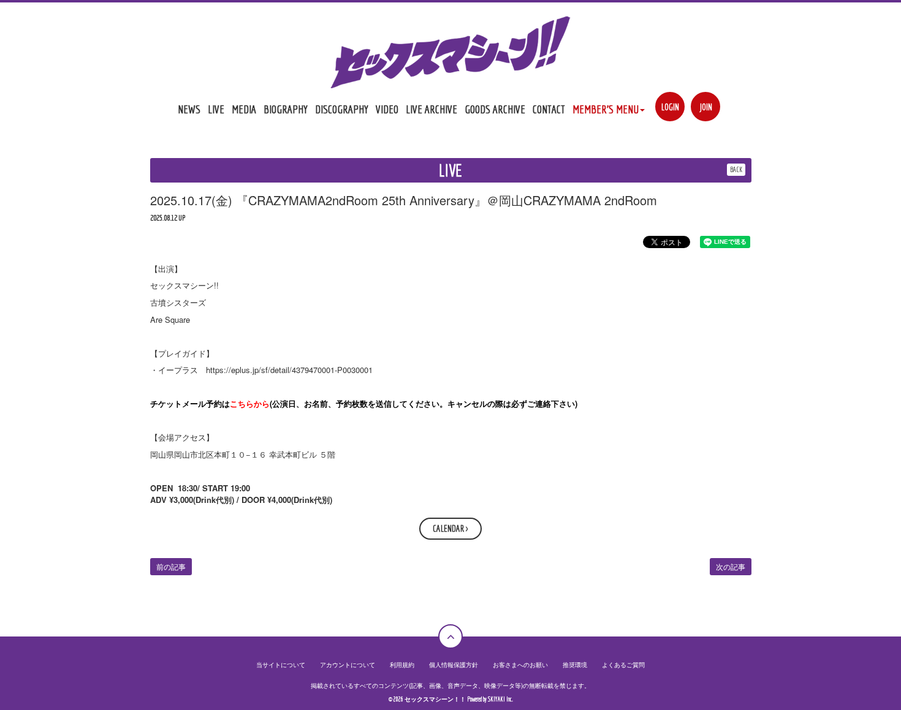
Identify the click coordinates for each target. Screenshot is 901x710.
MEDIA (244, 109)
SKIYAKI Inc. (500, 699)
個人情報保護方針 (453, 664)
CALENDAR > (450, 528)
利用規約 (402, 664)
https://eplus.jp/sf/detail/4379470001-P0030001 (289, 370)
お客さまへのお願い (520, 664)
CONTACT (549, 109)
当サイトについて (280, 664)
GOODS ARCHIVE (495, 109)
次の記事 (730, 566)
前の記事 (171, 566)
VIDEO (387, 109)
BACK (736, 169)
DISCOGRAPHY (341, 109)
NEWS (189, 109)
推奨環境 (575, 664)
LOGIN (670, 107)
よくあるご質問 (623, 664)
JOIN (705, 107)
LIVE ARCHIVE (431, 109)
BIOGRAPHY (286, 109)
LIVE (216, 109)
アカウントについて (347, 664)
